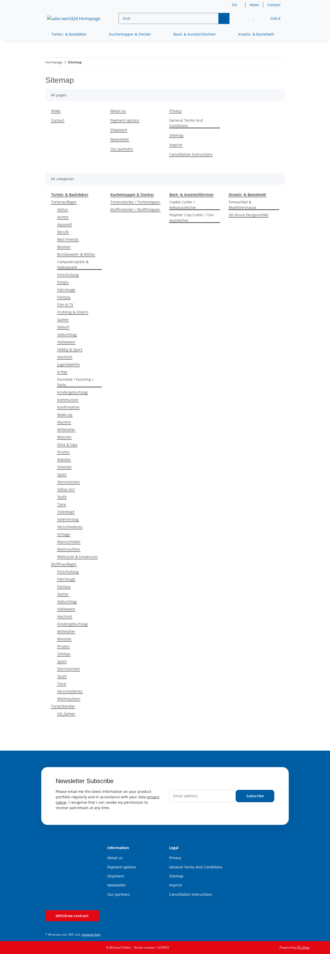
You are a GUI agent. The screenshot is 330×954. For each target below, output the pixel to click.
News (254, 4)
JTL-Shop (303, 947)
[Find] (223, 18)
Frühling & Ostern (72, 312)
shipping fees (91, 934)
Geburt (63, 327)
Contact (273, 4)
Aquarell (64, 224)
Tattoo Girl (66, 489)
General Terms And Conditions (186, 123)
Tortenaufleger (64, 202)
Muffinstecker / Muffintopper (135, 209)
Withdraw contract (72, 915)
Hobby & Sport (69, 349)
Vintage (63, 534)
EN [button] (234, 4)
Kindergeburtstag (72, 392)
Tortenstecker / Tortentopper (135, 202)
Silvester (64, 466)
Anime (62, 216)
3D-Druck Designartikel (248, 214)
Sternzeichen (68, 481)
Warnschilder (68, 541)
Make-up (64, 414)
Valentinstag (68, 519)
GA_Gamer (66, 713)
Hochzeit (64, 356)
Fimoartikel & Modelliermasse (242, 205)
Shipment (118, 129)
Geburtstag (67, 334)
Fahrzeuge (66, 289)
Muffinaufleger (64, 564)
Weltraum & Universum (77, 556)
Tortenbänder (63, 706)
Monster (64, 437)
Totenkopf (66, 511)
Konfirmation (68, 407)
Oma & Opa (67, 444)
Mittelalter (66, 429)
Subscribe (255, 795)
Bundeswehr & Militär (76, 254)
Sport (62, 474)
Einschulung (68, 274)
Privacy (175, 110)
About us (118, 110)
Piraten (63, 452)
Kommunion (67, 399)
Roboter (64, 459)
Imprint (175, 144)
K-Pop (62, 371)
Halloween (66, 341)
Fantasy (63, 297)
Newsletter (119, 139)
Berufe (63, 231)
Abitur (62, 209)
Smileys (63, 653)
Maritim (64, 422)
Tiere (61, 504)
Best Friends (68, 239)
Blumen (64, 246)
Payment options (124, 120)
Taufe (62, 496)
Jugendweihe (68, 364)
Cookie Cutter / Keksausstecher (182, 205)
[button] (243, 18)
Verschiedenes (69, 526)
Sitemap (176, 135)
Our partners (121, 148)
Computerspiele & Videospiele (72, 264)
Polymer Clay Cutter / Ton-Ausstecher (191, 217)
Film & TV (65, 304)
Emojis (63, 282)
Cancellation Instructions (190, 154)
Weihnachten (68, 549)
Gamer (63, 319)
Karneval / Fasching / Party (75, 382)
